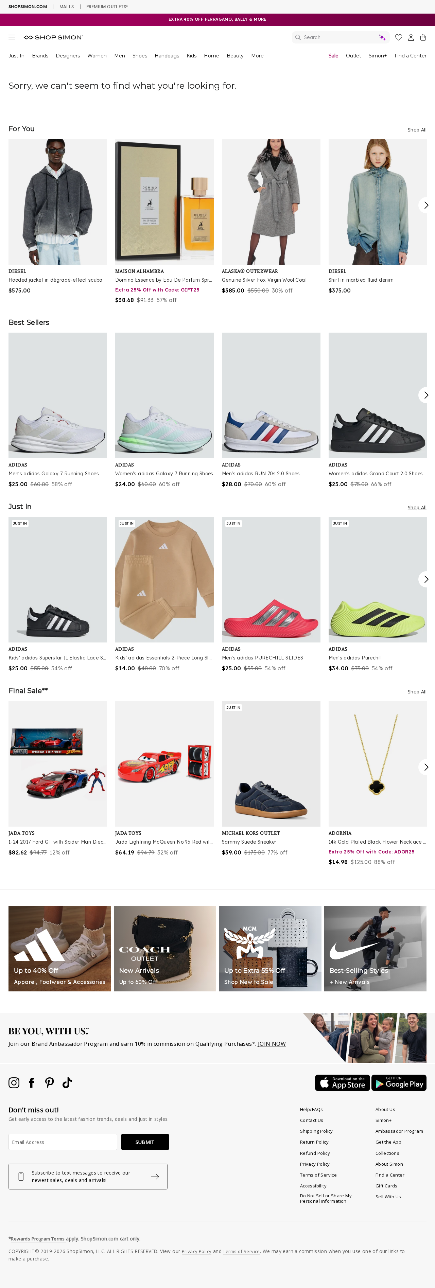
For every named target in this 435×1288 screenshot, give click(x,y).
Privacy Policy (315, 1164)
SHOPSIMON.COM (27, 6)
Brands (40, 56)
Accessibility (313, 1186)
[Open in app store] (343, 1089)
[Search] (341, 37)
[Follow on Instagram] (14, 1086)
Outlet (353, 56)
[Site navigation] (11, 38)
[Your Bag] (423, 38)
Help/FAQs (311, 1109)
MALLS (66, 6)
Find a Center (411, 56)
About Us (385, 1109)
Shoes (140, 56)
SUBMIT (145, 1142)
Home (211, 56)
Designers (68, 56)
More (257, 56)
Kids (191, 56)
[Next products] (426, 205)
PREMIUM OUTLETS (107, 6)
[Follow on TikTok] (67, 1086)
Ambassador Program (399, 1131)
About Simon (389, 1164)
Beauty (235, 56)
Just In (16, 56)
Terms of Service (318, 1175)
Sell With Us (388, 1197)
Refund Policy (315, 1153)
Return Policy (314, 1142)
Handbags (167, 56)
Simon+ (378, 56)
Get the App (388, 1142)
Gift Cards (387, 1186)
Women (97, 56)
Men (119, 56)
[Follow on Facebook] (32, 1086)
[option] (57, 217)
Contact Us (312, 1120)
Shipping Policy (316, 1131)
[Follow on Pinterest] (50, 1086)
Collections (387, 1153)
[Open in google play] (399, 1089)
